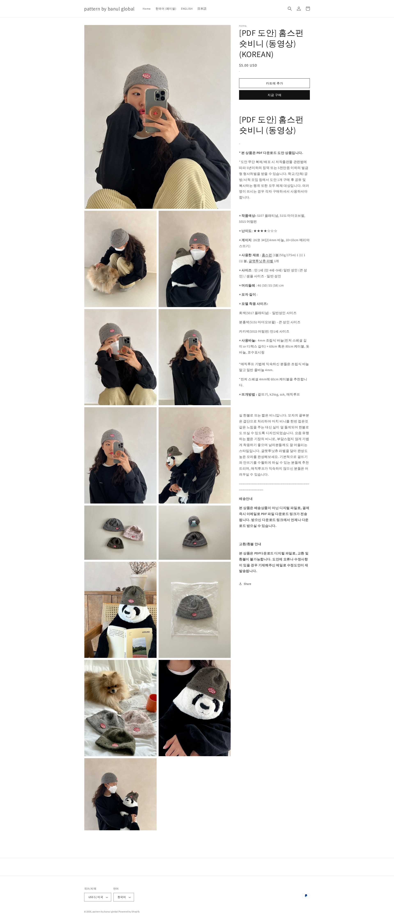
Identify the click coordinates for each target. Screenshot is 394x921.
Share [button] (247, 584)
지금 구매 (275, 95)
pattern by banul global (105, 911)
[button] (289, 8)
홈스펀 (267, 255)
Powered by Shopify (129, 911)
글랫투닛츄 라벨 (261, 261)
